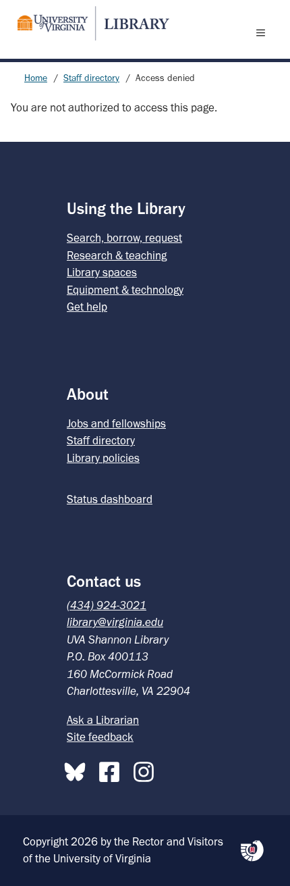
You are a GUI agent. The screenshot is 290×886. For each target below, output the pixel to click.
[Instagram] (147, 769)
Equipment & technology (125, 289)
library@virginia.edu (115, 622)
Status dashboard (109, 499)
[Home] (87, 23)
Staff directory (91, 78)
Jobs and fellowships (116, 423)
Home (35, 78)
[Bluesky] (78, 769)
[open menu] (264, 32)
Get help (87, 306)
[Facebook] (112, 769)
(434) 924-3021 (106, 605)
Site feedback (100, 737)
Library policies (103, 458)
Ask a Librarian (103, 720)
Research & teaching (117, 255)
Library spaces (102, 272)
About (88, 394)
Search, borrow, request (124, 237)
